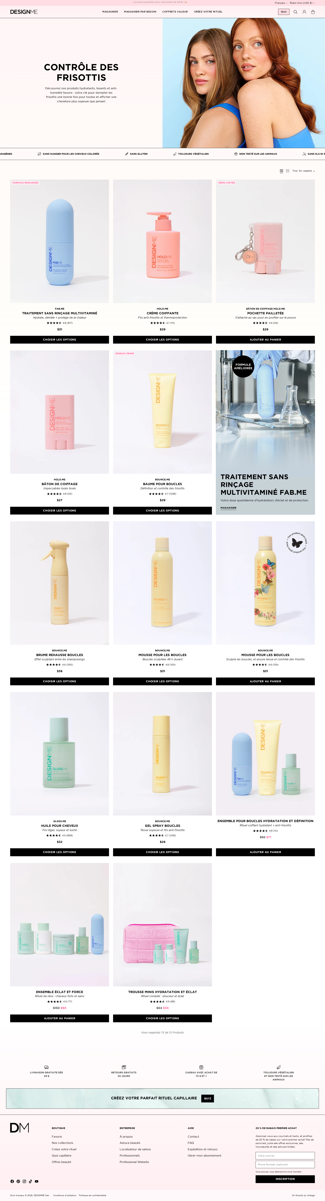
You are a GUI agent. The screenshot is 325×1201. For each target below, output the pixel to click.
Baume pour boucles (162, 484)
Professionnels (130, 1155)
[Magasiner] (265, 432)
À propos (126, 1136)
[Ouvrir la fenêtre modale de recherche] (295, 11)
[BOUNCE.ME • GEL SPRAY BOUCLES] (162, 753)
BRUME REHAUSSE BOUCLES (59, 655)
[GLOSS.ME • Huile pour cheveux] (59, 753)
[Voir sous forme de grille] (281, 171)
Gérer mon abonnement (204, 1155)
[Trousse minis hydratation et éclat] (162, 924)
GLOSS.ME (59, 821)
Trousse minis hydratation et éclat (162, 992)
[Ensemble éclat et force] (59, 924)
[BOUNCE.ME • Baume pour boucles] (162, 412)
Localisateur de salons (135, 1149)
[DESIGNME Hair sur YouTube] (36, 1182)
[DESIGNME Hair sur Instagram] (24, 1182)
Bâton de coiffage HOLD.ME (265, 309)
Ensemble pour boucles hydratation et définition (265, 821)
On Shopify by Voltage (303, 1195)
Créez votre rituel (64, 1149)
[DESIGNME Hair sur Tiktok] (30, 1182)
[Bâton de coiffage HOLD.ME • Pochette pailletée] (265, 241)
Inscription (285, 1179)
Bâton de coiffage (60, 484)
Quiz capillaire (61, 1155)
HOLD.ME (162, 309)
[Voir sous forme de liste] (288, 171)
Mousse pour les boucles (162, 655)
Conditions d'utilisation (64, 1195)
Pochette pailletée (265, 313)
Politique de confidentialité (92, 1195)
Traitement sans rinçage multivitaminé (59, 313)
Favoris (57, 1136)
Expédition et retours (203, 1149)
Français (280, 2)
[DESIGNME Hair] (24, 11)
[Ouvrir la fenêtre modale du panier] (313, 12)
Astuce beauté (130, 1143)
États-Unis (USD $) (301, 2)
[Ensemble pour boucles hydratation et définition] (265, 753)
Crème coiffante (162, 313)
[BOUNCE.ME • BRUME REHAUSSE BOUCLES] (59, 583)
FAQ (191, 1143)
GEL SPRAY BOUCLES (162, 825)
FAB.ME (59, 309)
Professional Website (134, 1162)
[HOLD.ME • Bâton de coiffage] (59, 412)
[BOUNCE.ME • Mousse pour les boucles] (162, 583)
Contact (193, 1136)
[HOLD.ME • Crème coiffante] (162, 241)
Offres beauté (61, 1162)
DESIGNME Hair (41, 1195)
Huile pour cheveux (59, 825)
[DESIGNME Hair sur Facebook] (12, 1182)
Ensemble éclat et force (59, 992)
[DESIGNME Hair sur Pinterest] (18, 1182)
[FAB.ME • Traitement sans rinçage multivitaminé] (59, 241)
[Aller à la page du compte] (304, 12)
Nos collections (62, 1143)
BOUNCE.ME (162, 480)
